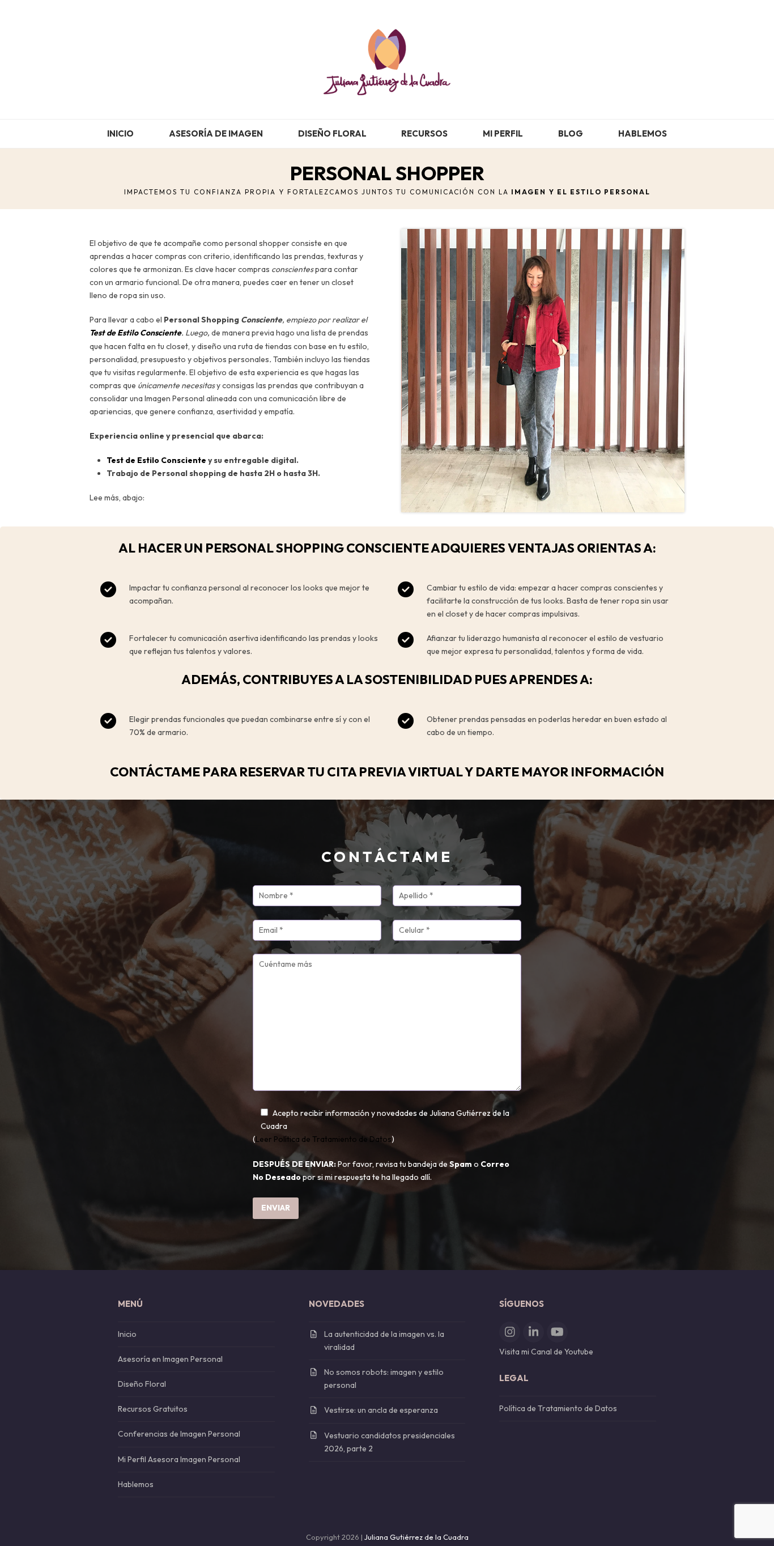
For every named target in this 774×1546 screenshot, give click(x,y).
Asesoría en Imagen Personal (170, 1359)
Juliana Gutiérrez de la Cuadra (416, 1536)
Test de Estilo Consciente (156, 460)
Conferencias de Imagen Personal (179, 1434)
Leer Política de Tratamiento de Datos (324, 1139)
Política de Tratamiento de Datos (558, 1408)
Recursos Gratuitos (153, 1409)
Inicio (127, 1334)
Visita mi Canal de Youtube (546, 1352)
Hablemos (136, 1484)
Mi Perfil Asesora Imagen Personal (179, 1459)
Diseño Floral (142, 1384)
